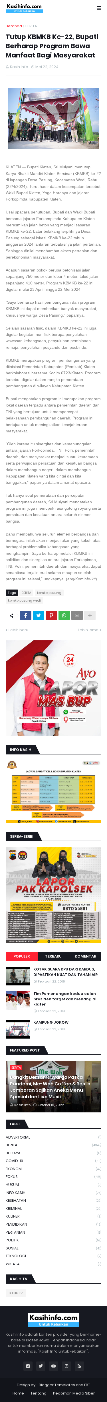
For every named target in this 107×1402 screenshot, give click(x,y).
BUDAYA (53, 1153)
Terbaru (53, 956)
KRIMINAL (53, 1208)
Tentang (39, 1393)
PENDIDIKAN (53, 1224)
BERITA (31, 26)
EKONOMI (53, 1169)
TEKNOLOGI (53, 1256)
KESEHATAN (53, 1200)
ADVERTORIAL (53, 1137)
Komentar (85, 956)
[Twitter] (38, 615)
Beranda (14, 26)
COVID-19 (53, 1161)
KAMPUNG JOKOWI (51, 1022)
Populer (21, 956)
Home (18, 1393)
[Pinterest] (51, 615)
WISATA (53, 1264)
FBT (87, 1385)
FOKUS (53, 1176)
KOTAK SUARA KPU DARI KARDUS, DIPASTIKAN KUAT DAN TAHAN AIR (65, 972)
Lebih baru (18, 630)
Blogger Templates (57, 1385)
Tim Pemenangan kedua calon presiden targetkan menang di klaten (64, 999)
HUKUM (53, 1184)
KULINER (53, 1216)
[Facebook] (25, 615)
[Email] (77, 615)
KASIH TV (16, 1293)
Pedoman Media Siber (74, 1393)
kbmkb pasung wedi (24, 600)
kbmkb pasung (49, 592)
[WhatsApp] (64, 615)
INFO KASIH (53, 1192)
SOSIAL (53, 1248)
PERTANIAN (53, 1232)
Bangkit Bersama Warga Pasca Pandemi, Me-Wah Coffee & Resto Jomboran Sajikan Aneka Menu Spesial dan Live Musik (50, 1087)
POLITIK (53, 1240)
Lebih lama (88, 630)
